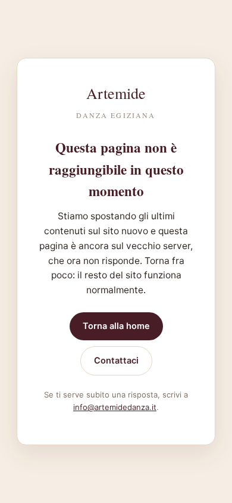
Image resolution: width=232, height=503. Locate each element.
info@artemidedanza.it (114, 407)
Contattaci (116, 360)
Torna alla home (116, 326)
